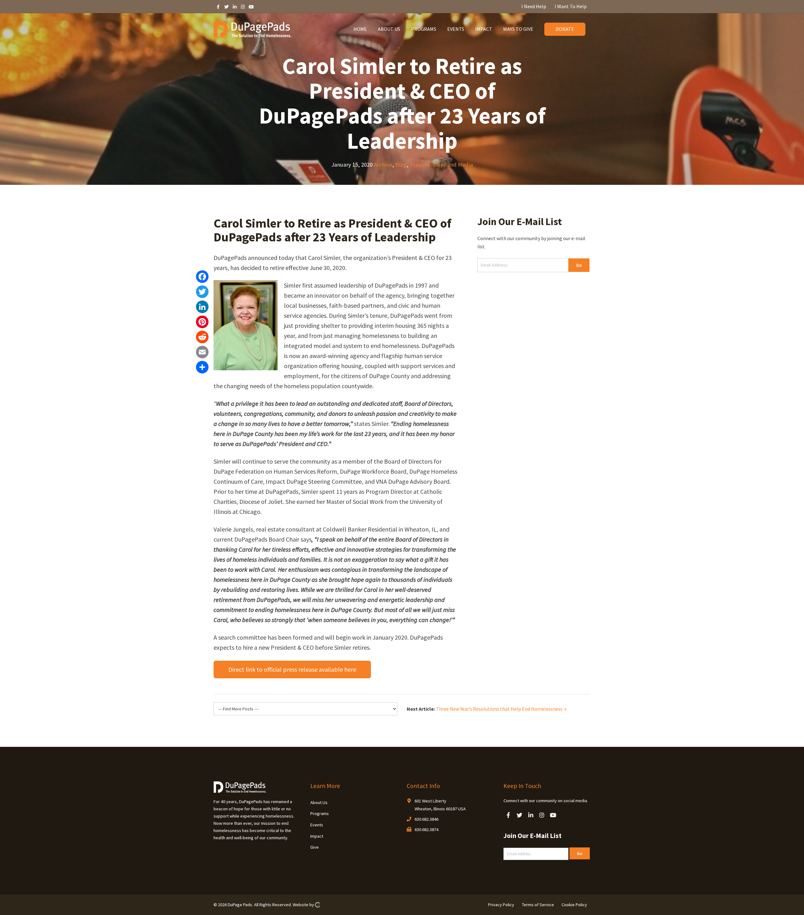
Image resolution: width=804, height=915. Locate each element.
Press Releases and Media (441, 164)
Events (316, 825)
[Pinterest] (202, 321)
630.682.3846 (426, 819)
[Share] (202, 367)
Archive (383, 164)
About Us (319, 802)
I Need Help (533, 6)
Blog (401, 164)
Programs (319, 813)
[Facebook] (202, 276)
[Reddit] (202, 337)
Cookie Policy (574, 904)
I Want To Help (571, 6)
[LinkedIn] (202, 306)
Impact (316, 836)
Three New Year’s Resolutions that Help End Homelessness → (501, 709)
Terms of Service (538, 904)
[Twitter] (202, 291)
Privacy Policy (501, 904)
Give (314, 847)
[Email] (202, 352)
